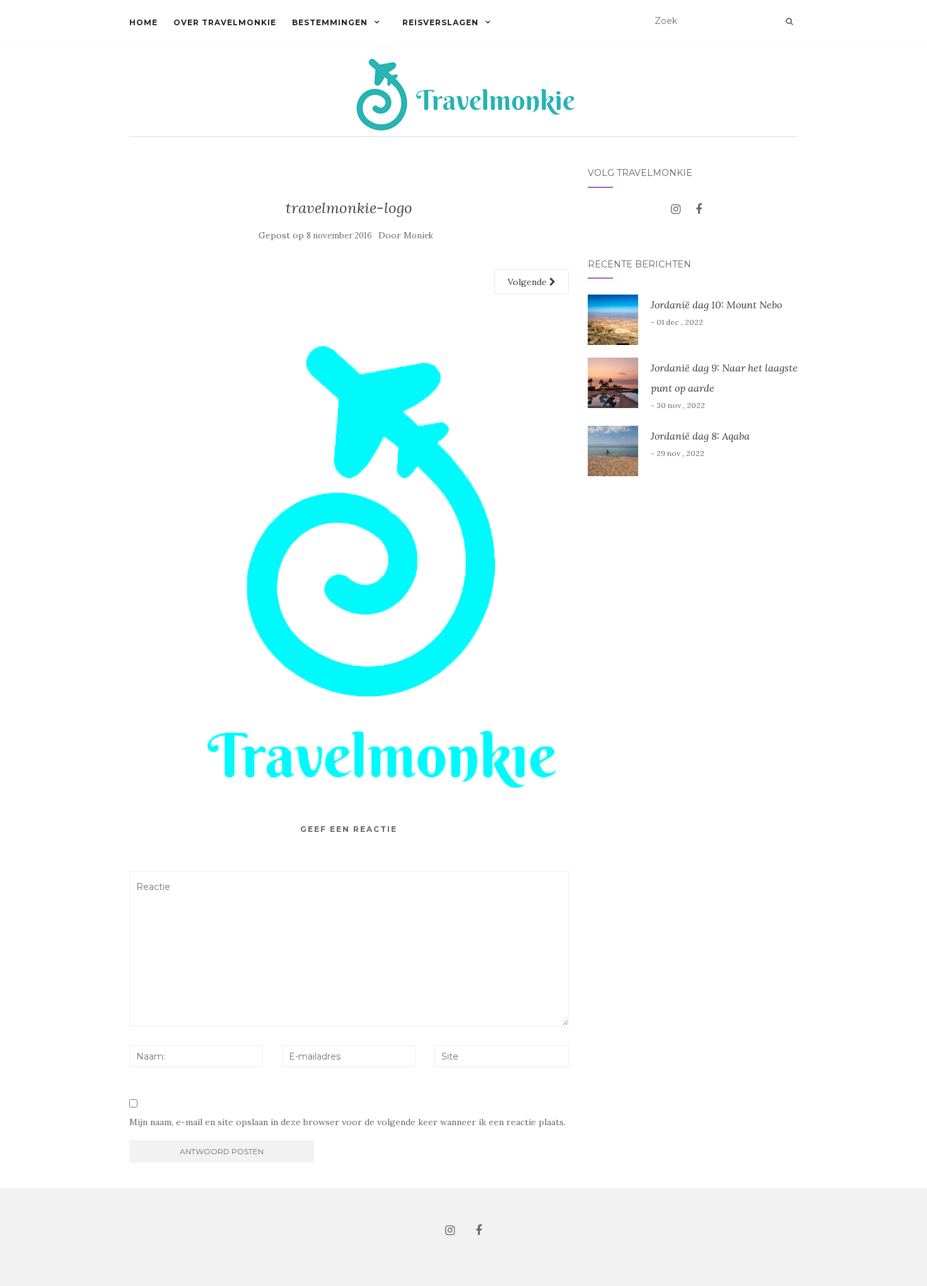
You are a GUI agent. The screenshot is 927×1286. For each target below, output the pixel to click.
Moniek (418, 235)
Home (143, 22)
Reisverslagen (440, 22)
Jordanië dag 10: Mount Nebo (716, 304)
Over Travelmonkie (224, 22)
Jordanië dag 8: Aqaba (700, 436)
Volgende (528, 282)
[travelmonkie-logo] (349, 549)
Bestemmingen (330, 22)
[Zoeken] (789, 21)
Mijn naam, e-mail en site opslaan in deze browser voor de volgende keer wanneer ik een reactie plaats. (347, 1122)
